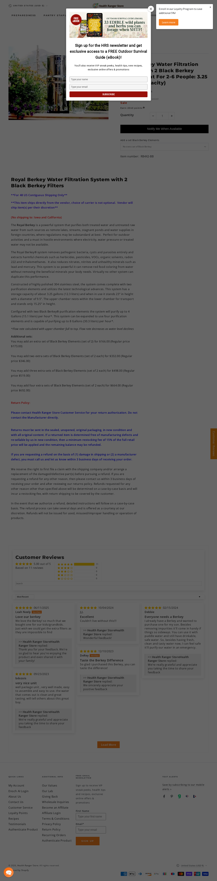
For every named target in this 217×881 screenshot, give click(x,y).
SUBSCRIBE (108, 94)
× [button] (210, 7)
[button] (9, 872)
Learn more (168, 22)
